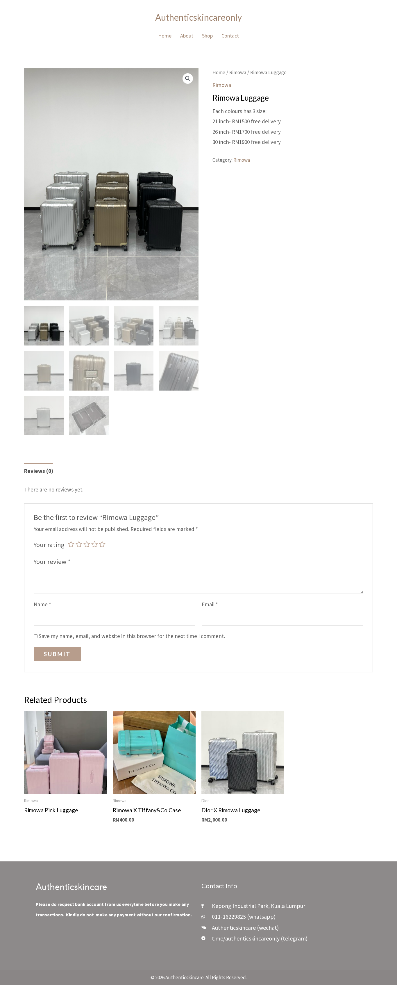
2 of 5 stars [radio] (79, 544)
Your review (52, 561)
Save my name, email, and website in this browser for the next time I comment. (132, 636)
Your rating (49, 545)
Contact (230, 35)
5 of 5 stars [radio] (102, 544)
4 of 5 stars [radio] (94, 544)
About (186, 35)
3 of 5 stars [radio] (86, 544)
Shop (207, 35)
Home (164, 35)
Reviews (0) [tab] (38, 470)
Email (210, 604)
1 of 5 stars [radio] (71, 544)
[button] (188, 78)
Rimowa (237, 72)
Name (42, 604)
